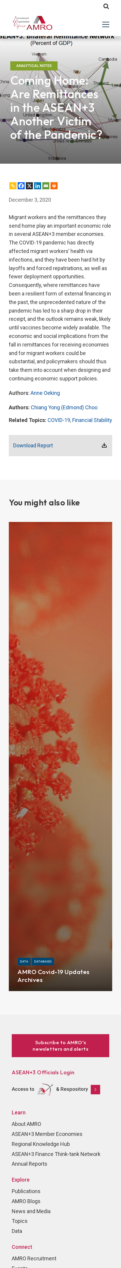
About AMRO (26, 1124)
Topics (20, 1221)
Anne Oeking (45, 393)
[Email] (45, 185)
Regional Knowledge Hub (41, 1144)
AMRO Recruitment (34, 1258)
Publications (26, 1191)
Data (17, 1231)
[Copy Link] (12, 185)
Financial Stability (92, 420)
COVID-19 (59, 420)
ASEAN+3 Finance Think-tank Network (56, 1154)
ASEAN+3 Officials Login (43, 1072)
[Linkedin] (37, 185)
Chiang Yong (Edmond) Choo (64, 407)
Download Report (33, 445)
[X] (29, 185)
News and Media (31, 1211)
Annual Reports (29, 1164)
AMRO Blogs (26, 1201)
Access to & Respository (50, 1089)
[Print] (54, 185)
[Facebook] (21, 185)
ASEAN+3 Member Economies (47, 1134)
